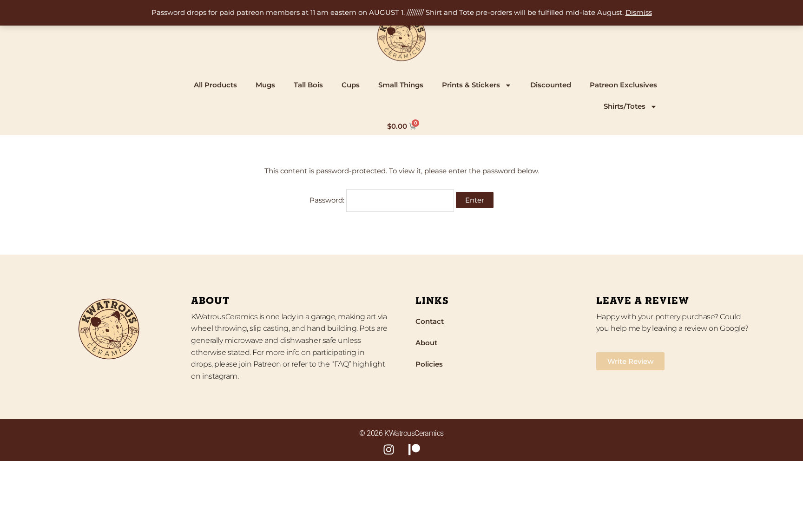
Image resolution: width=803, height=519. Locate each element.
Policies (429, 364)
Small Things (400, 84)
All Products (215, 84)
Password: (327, 200)
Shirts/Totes (624, 106)
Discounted (550, 84)
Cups (351, 84)
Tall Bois (308, 84)
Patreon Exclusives (623, 84)
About (426, 342)
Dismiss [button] (638, 12)
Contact (429, 321)
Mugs (265, 84)
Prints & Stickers (471, 84)
